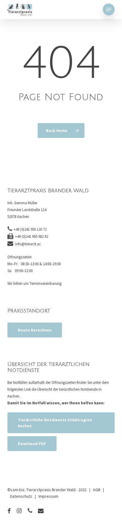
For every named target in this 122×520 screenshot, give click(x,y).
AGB (96, 489)
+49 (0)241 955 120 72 (30, 229)
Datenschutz (21, 496)
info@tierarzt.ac (28, 243)
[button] (109, 9)
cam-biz (18, 489)
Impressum (48, 496)
